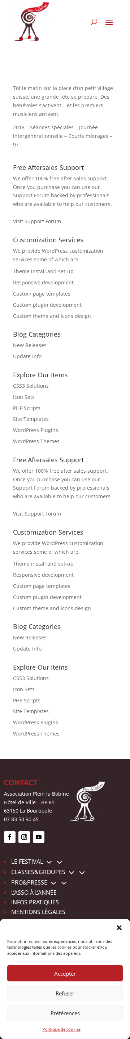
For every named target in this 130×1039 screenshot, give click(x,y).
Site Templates (31, 418)
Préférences (65, 1013)
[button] (119, 927)
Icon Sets (24, 396)
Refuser (65, 993)
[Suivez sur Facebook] (10, 837)
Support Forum (31, 195)
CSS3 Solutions (31, 385)
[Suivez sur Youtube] (38, 837)
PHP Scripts (26, 408)
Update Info (27, 356)
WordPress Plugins (35, 430)
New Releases (30, 345)
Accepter (65, 973)
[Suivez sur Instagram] (24, 837)
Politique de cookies (62, 1029)
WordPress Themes (36, 441)
